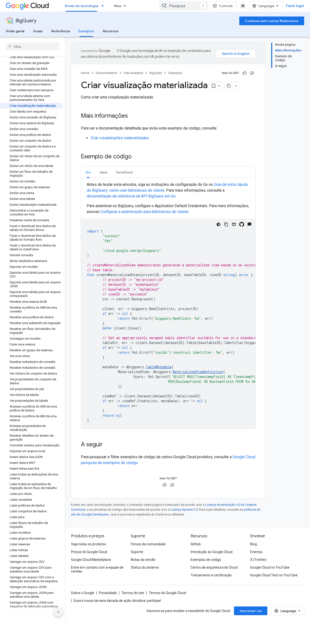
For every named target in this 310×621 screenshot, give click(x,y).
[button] (88, 172)
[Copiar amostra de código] (226, 224)
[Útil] (244, 73)
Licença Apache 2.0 (184, 509)
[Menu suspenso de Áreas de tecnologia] (104, 6)
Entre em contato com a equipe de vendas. (97, 569)
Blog (253, 544)
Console (226, 6)
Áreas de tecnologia (81, 6)
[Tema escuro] (218, 224)
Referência (60, 31)
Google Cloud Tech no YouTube (274, 575)
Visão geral (15, 31)
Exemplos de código (206, 560)
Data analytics (133, 73)
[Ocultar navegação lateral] (58, 612)
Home (85, 73)
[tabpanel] (168, 305)
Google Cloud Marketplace (91, 560)
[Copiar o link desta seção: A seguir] (107, 445)
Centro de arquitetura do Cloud (214, 567)
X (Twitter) (258, 560)
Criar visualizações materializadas (120, 138)
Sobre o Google (82, 593)
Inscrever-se (251, 611)
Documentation (106, 73)
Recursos (110, 31)
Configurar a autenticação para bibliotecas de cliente (144, 211)
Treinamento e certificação (211, 575)
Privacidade (108, 593)
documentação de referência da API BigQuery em (131, 196)
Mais (118, 6)
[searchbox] (32, 46)
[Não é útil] (252, 73)
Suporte (137, 552)
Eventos (256, 552)
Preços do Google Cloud (89, 552)
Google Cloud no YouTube (269, 567)
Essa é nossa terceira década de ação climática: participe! (117, 601)
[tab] (88, 172)
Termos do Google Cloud (167, 593)
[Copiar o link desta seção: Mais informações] (133, 116)
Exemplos (86, 31)
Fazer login (295, 6)
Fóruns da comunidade (148, 544)
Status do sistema (145, 567)
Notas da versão (143, 560)
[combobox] (183, 5)
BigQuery (26, 21)
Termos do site (132, 593)
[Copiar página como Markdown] (229, 86)
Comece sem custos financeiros (271, 21)
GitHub (196, 544)
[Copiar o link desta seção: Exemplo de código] (136, 157)
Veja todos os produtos (88, 544)
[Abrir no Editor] (234, 224)
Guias (38, 31)
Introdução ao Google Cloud (211, 552)
